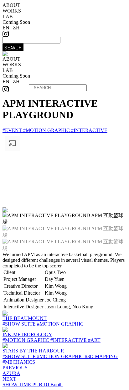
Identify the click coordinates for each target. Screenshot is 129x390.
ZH (16, 27)
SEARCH (13, 47)
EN (6, 27)
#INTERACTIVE (89, 130)
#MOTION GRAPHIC (47, 130)
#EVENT (13, 130)
